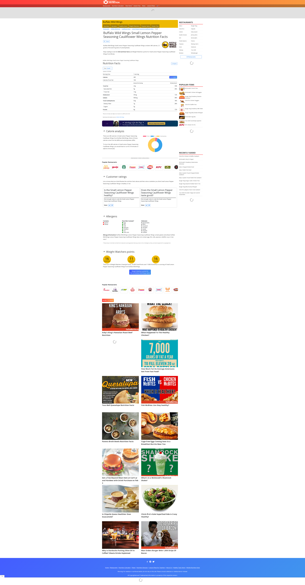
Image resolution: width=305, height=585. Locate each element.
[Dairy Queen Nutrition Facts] (150, 167)
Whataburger (194, 53)
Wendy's (181, 53)
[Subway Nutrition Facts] (124, 290)
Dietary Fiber (107, 103)
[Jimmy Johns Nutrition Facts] (176, 167)
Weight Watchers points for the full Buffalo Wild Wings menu (140, 272)
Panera (193, 41)
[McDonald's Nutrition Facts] (106, 167)
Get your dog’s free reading (156, 123)
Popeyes (181, 44)
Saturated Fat (108, 89)
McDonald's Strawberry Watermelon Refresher (188, 163)
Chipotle (193, 29)
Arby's (180, 26)
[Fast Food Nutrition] (111, 2)
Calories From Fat (108, 80)
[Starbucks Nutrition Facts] (124, 167)
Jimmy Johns (194, 35)
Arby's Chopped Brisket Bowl (186, 167)
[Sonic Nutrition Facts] (141, 167)
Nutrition (106, 26)
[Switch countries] (158, 5)
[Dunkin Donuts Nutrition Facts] (132, 167)
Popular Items (145, 26)
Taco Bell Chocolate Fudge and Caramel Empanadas (189, 193)
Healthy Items (123, 26)
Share (107, 41)
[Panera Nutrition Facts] (167, 167)
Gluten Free (137, 6)
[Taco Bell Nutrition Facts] (115, 290)
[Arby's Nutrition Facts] (132, 290)
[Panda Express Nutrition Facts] (150, 290)
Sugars (106, 106)
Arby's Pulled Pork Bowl (185, 170)
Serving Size (106, 74)
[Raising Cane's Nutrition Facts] (176, 290)
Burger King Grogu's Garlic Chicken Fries (189, 180)
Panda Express (183, 41)
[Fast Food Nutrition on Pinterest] (150, 562)
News (143, 6)
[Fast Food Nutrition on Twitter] (153, 562)
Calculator (114, 26)
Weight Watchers (134, 26)
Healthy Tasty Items (179, 568)
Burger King (194, 26)
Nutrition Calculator (118, 6)
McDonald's (194, 38)
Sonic (180, 47)
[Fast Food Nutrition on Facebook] (147, 562)
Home (107, 568)
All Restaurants (191, 57)
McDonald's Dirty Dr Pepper (186, 159)
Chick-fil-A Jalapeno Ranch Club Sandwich (189, 190)
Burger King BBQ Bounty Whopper (188, 186)
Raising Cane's (194, 44)
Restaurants (106, 6)
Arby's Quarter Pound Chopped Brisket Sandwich (189, 173)
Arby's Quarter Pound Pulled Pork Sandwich (190, 177)
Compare (174, 63)
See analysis (173, 77)
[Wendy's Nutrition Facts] (115, 167)
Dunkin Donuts (183, 35)
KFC (180, 38)
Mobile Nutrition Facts (193, 568)
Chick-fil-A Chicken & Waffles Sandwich (189, 156)
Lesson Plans (151, 6)
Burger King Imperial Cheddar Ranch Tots (189, 183)
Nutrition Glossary (142, 568)
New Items (128, 6)
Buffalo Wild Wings (120, 117)
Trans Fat (106, 92)
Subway (181, 50)
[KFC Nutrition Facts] (159, 167)
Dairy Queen (194, 32)
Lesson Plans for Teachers (157, 568)
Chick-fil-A (181, 29)
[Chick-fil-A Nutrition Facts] (106, 290)
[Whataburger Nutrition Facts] (167, 290)
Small (107, 68)
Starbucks (193, 47)
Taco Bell (193, 50)
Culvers (181, 32)
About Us (169, 568)
